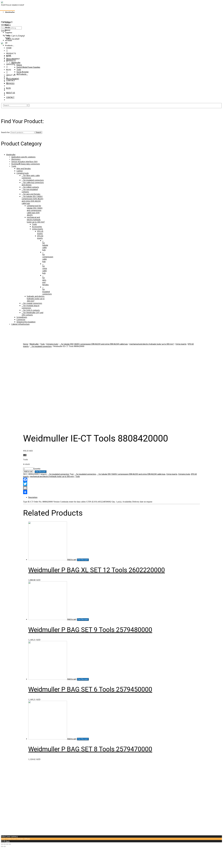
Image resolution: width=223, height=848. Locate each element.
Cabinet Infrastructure (20, 324)
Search (38, 132)
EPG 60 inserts (40, 237)
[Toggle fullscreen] (7, 844)
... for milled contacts (30, 187)
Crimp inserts (37, 229)
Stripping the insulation (26, 322)
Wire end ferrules (24, 168)
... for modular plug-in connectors (30, 306)
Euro (8, 841)
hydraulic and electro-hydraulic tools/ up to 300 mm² (36, 298)
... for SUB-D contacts (31, 310)
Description (32, 497)
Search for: (5, 132)
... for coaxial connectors (32, 303)
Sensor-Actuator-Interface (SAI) (24, 161)
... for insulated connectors (33, 180)
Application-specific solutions (23, 157)
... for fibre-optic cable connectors (31, 176)
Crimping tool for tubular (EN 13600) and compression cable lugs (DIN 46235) (34, 210)
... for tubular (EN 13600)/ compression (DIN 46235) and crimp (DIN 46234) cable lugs (32, 200)
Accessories (37, 226)
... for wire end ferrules (31, 194)
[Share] (5, 844)
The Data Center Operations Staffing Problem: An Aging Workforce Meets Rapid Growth (38, 19)
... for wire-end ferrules (45, 280)
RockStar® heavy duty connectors (25, 164)
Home (25, 344)
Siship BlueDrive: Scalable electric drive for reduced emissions (26, 15)
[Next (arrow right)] (5, 846)
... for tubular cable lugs (45, 245)
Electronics (15, 159)
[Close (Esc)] (2, 844)
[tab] (114, 497)
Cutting (19, 171)
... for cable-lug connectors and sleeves (33, 183)
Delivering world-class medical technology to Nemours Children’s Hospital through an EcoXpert (40, 17)
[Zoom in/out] (10, 844)
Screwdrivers (22, 317)
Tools (13, 166)
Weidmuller (10, 154)
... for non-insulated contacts (30, 190)
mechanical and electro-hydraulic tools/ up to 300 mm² (36, 219)
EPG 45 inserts (40, 232)
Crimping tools (23, 173)
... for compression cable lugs (47, 257)
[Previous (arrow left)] (2, 846)
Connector (21, 319)
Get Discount (40, 472)
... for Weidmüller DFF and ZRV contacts (32, 313)
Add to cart (28, 471)
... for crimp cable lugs (44, 268)
